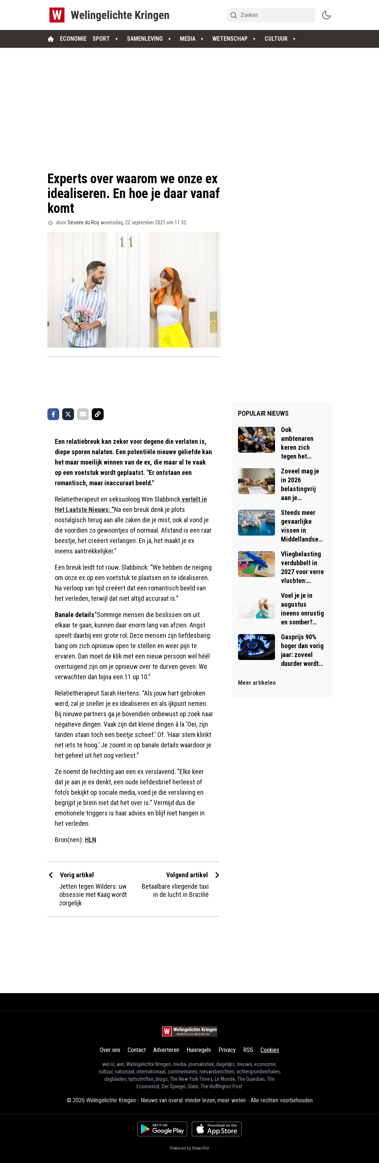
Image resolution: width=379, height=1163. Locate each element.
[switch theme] (326, 15)
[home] (50, 39)
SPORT (101, 38)
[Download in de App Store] (217, 1129)
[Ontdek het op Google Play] (162, 1129)
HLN (90, 840)
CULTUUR (276, 38)
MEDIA (187, 38)
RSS (248, 1049)
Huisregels (199, 1049)
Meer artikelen (257, 682)
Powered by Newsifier (189, 1148)
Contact (137, 1049)
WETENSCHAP (230, 38)
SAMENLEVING (145, 38)
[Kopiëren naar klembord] (98, 414)
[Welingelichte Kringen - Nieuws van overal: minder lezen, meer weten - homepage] (111, 15)
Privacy (227, 1049)
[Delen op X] (68, 414)
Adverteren (166, 1049)
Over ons (110, 1049)
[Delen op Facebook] (53, 414)
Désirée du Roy (83, 222)
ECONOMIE (73, 38)
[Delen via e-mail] (83, 414)
